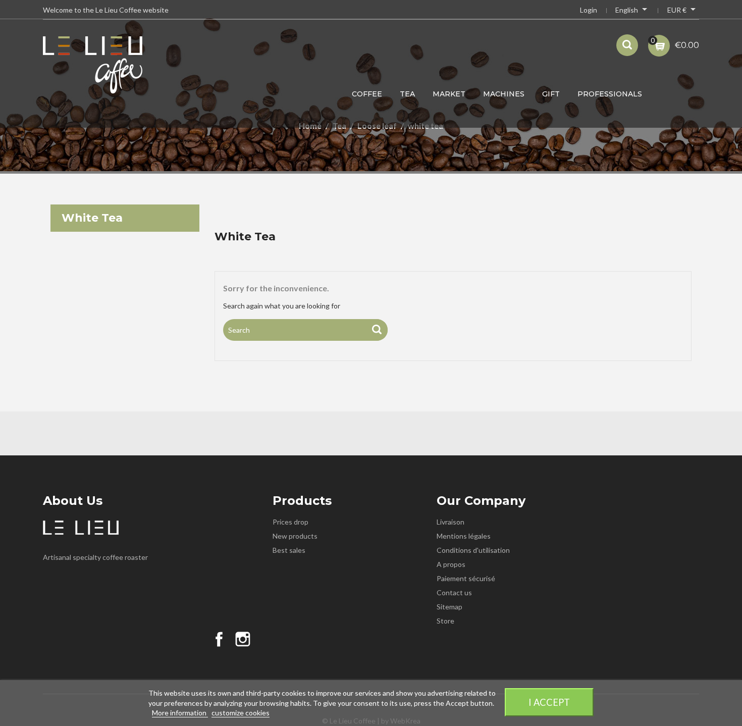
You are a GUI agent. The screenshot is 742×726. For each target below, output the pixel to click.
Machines (503, 93)
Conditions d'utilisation (473, 550)
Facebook (219, 639)
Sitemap (449, 606)
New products (295, 536)
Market (449, 93)
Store (445, 620)
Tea (407, 93)
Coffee (367, 93)
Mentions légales (464, 536)
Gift (551, 93)
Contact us (454, 592)
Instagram (243, 639)
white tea (92, 218)
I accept (549, 702)
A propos (451, 564)
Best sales (289, 550)
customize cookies (240, 712)
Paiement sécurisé (466, 578)
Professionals (609, 93)
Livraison (450, 521)
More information (180, 712)
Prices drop (290, 521)
